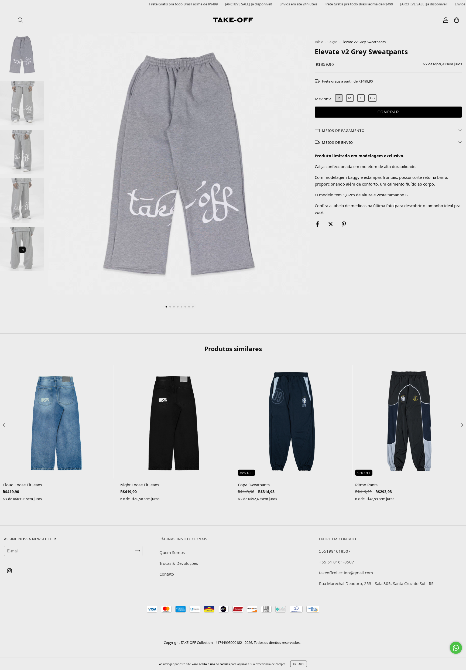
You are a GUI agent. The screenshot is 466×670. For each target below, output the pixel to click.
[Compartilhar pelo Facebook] (318, 224)
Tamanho (323, 99)
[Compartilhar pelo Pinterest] (344, 224)
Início (319, 41)
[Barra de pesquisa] (20, 20)
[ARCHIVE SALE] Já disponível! (223, 4)
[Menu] (9, 20)
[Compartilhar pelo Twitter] (331, 224)
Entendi (298, 663)
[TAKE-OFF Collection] (233, 19)
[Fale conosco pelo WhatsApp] (456, 648)
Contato (166, 574)
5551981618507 (335, 551)
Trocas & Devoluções (178, 563)
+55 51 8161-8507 (336, 562)
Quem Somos (172, 552)
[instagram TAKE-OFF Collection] (9, 570)
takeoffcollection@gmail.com (346, 572)
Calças (332, 41)
